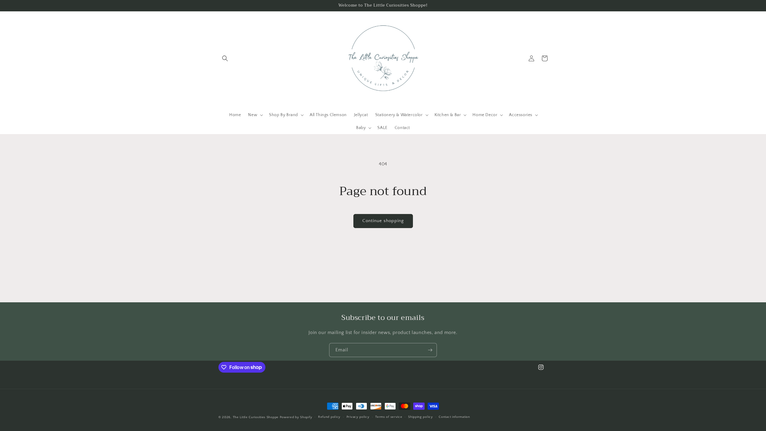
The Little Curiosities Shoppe (256, 417)
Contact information (454, 417)
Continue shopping (383, 220)
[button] (225, 58)
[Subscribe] (430, 350)
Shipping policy (420, 417)
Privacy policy (358, 417)
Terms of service (388, 417)
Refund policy (329, 417)
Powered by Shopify (296, 417)
